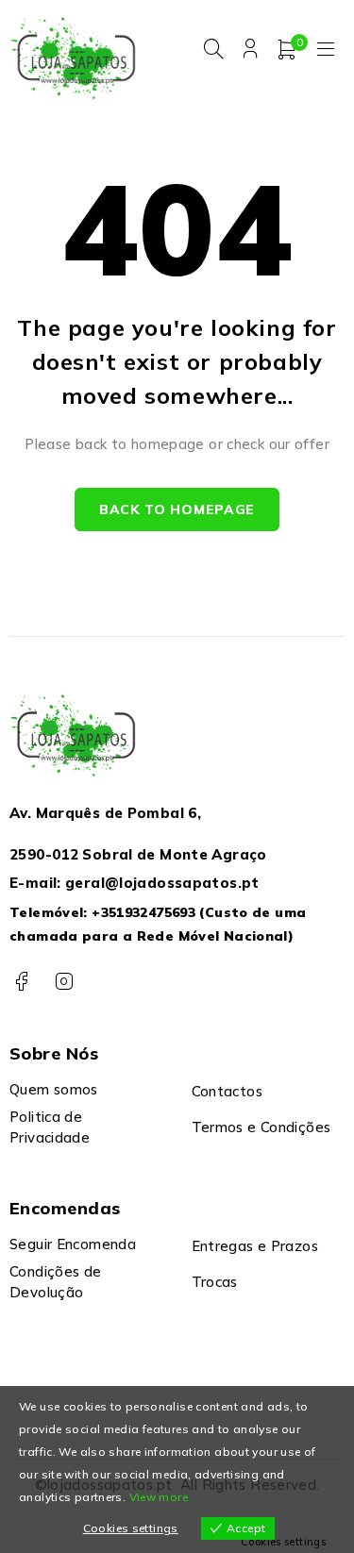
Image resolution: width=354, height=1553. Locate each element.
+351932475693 (143, 912)
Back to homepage (177, 509)
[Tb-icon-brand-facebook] (21, 982)
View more (158, 1497)
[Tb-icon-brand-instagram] (64, 982)
